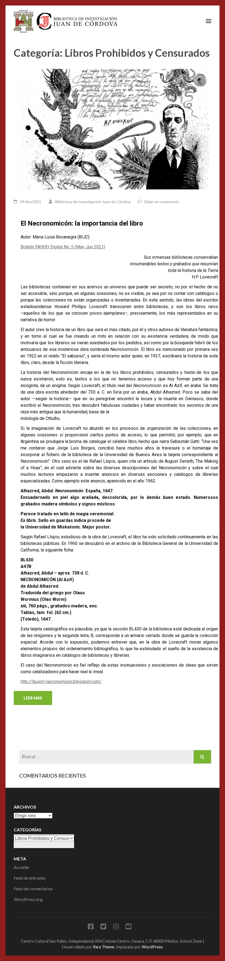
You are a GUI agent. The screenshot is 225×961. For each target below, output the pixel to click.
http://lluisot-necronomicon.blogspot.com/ (61, 681)
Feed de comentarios (33, 888)
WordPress (152, 947)
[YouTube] (128, 927)
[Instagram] (116, 927)
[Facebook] (91, 927)
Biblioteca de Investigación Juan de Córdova (93, 201)
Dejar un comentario (161, 201)
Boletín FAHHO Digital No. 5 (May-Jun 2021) (63, 246)
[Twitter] (103, 927)
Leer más (33, 698)
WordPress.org (28, 899)
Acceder (22, 867)
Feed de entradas (30, 877)
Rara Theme (103, 947)
